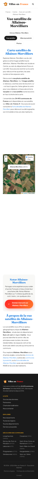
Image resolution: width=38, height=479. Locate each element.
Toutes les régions (9, 421)
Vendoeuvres (10, 454)
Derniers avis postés (10, 427)
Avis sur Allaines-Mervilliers (19, 33)
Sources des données (10, 399)
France (8, 12)
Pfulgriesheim (10, 451)
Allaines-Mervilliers (19, 14)
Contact (19, 475)
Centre (14, 12)
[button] (19, 172)
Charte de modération (10, 405)
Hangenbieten (27, 451)
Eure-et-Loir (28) (25, 12)
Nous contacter (8, 408)
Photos (19, 43)
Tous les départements (11, 424)
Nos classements (9, 418)
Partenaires (7, 402)
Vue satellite (10, 38)
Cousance (25, 436)
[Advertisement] (19, 135)
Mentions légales (9, 471)
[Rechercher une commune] (33, 4)
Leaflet (25, 193)
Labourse (8, 446)
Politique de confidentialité (25, 471)
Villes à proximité (26, 38)
